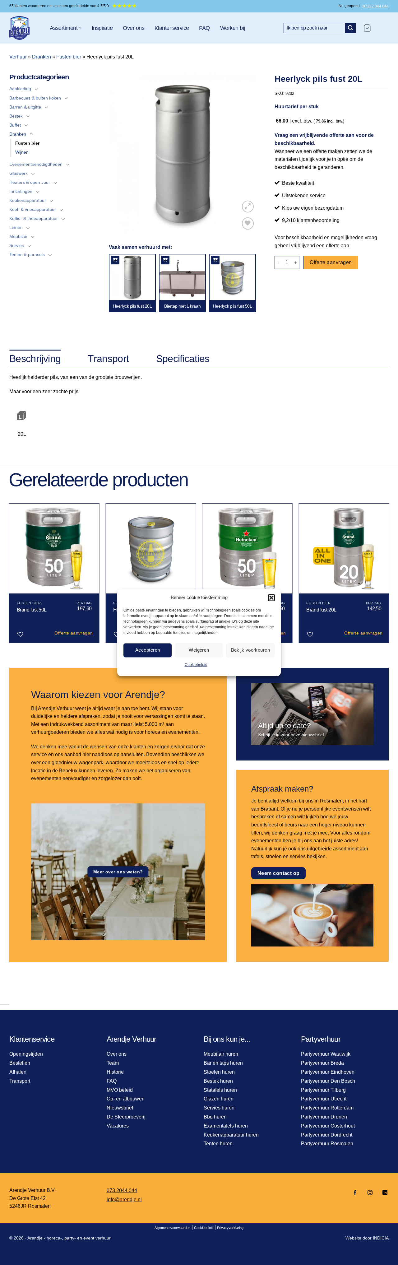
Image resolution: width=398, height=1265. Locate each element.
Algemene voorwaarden (172, 1228)
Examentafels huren (226, 1125)
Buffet (15, 125)
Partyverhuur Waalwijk (325, 1054)
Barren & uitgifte (25, 107)
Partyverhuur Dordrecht (326, 1134)
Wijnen (22, 152)
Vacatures (118, 1125)
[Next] (388, 576)
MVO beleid (120, 1090)
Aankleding (20, 88)
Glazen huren (219, 1098)
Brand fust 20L (321, 609)
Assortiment (63, 28)
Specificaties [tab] (183, 358)
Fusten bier (68, 56)
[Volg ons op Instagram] (370, 1193)
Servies (16, 245)
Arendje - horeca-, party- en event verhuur (69, 1237)
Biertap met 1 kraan (182, 306)
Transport (19, 1081)
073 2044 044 (122, 1190)
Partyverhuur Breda (322, 1063)
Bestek (16, 116)
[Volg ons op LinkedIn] (383, 1193)
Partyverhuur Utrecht (323, 1098)
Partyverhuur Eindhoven (327, 1072)
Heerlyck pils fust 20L (132, 306)
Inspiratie (102, 28)
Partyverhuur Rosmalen (327, 1143)
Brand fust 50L (32, 609)
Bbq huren (215, 1116)
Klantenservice (172, 28)
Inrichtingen (20, 191)
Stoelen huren (219, 1072)
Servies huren (219, 1107)
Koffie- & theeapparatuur (33, 218)
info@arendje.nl (124, 1199)
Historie (115, 1072)
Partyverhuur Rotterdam (327, 1107)
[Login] (383, 28)
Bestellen (19, 1063)
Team (113, 1063)
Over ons (133, 28)
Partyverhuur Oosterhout (328, 1125)
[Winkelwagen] (367, 28)
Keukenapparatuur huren (231, 1134)
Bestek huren (218, 1081)
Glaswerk (18, 173)
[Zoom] (248, 207)
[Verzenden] (350, 28)
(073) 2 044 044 (375, 6)
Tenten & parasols (27, 254)
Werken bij (232, 28)
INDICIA (381, 1237)
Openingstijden (26, 1054)
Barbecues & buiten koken (35, 97)
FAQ (204, 28)
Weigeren (199, 650)
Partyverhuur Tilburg (323, 1090)
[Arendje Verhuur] (24, 28)
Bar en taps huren (223, 1063)
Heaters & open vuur (29, 182)
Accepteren (147, 650)
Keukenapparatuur (27, 200)
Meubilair (18, 236)
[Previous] (9, 576)
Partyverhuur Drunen (324, 1116)
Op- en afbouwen (126, 1098)
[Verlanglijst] (248, 223)
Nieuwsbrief (120, 1107)
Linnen (16, 227)
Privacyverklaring (230, 1228)
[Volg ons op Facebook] (355, 1193)
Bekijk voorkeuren (250, 650)
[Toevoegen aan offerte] (115, 260)
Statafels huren (220, 1090)
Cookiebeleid (196, 665)
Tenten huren (218, 1143)
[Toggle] (36, 89)
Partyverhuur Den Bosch (328, 1081)
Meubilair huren (221, 1054)
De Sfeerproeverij (126, 1116)
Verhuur (18, 56)
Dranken (41, 56)
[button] (271, 597)
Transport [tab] (108, 358)
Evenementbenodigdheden (35, 164)
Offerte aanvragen (331, 262)
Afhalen (17, 1072)
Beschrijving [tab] (35, 358)
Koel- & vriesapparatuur (32, 209)
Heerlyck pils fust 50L (232, 306)
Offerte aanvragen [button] (73, 632)
